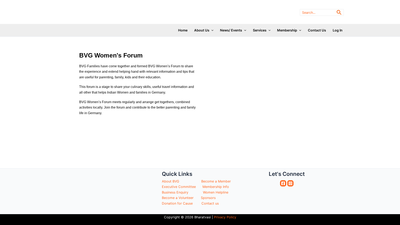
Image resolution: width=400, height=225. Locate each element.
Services (259, 30)
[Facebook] (283, 183)
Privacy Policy (225, 217)
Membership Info (216, 187)
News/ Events (231, 30)
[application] (211, 30)
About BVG (170, 181)
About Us (201, 30)
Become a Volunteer (178, 198)
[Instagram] (290, 183)
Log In (337, 30)
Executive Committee (179, 187)
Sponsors (234, 198)
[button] (339, 12)
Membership (287, 30)
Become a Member (216, 181)
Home (183, 30)
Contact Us (317, 30)
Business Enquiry (175, 192)
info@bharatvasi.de (286, 4)
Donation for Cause (177, 203)
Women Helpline (216, 192)
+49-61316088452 (329, 4)
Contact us (210, 203)
